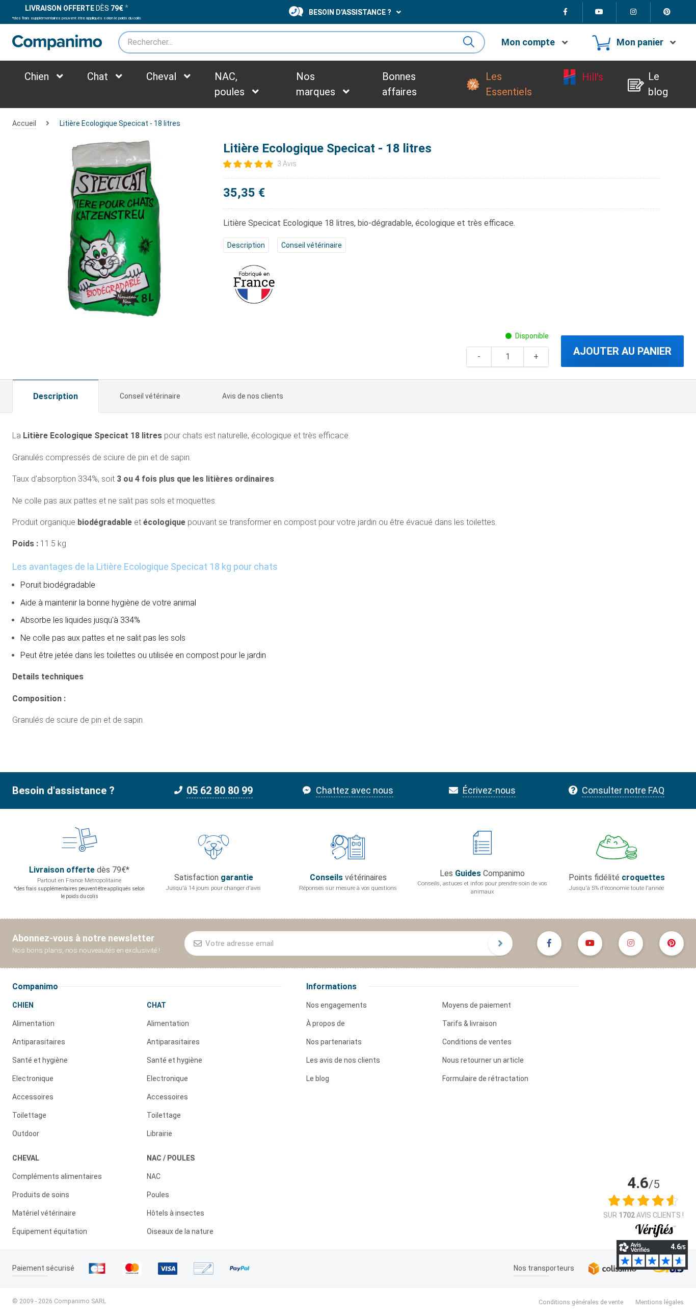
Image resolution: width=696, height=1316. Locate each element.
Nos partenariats (334, 1042)
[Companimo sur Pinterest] (667, 12)
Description (246, 245)
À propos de (325, 1023)
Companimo (35, 986)
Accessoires (32, 1097)
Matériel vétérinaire (44, 1213)
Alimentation (33, 1023)
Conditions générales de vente (581, 1302)
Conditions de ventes (477, 1042)
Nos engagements (336, 1005)
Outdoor (25, 1133)
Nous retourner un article (483, 1060)
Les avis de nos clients (343, 1060)
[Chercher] (473, 42)
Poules (158, 1195)
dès (74, 8)
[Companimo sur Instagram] (634, 12)
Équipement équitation (49, 1231)
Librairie (159, 1133)
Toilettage (29, 1115)
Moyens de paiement (476, 1005)
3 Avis (287, 164)
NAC (153, 1176)
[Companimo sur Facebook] (566, 12)
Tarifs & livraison (469, 1023)
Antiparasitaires (38, 1042)
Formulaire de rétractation (485, 1078)
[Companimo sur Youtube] (600, 12)
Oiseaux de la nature (180, 1231)
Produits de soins (40, 1195)
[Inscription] (500, 943)
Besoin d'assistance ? (350, 12)
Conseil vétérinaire (311, 245)
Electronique (32, 1078)
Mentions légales (659, 1302)
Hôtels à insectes (175, 1213)
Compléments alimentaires (57, 1176)
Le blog (317, 1078)
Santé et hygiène (40, 1060)
